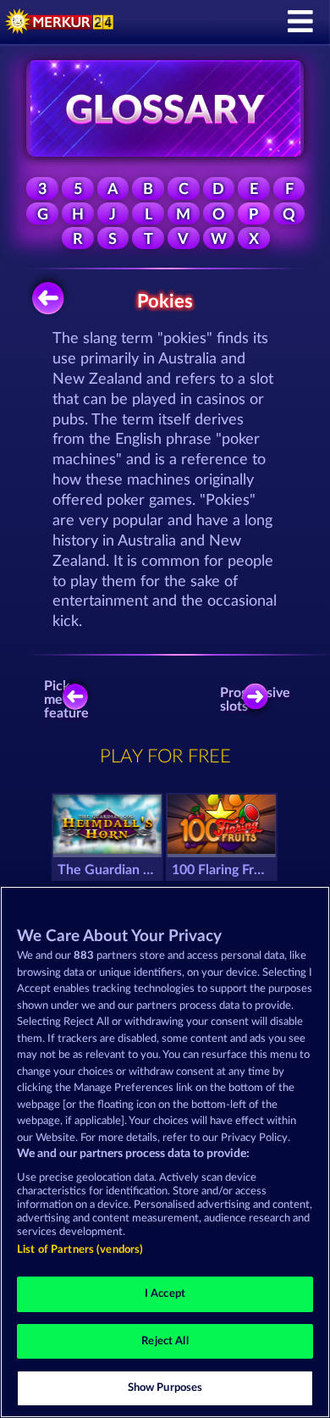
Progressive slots (259, 699)
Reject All (164, 1341)
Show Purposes (165, 1387)
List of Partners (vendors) (80, 1249)
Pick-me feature (67, 699)
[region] (165, 1152)
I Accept (165, 1293)
